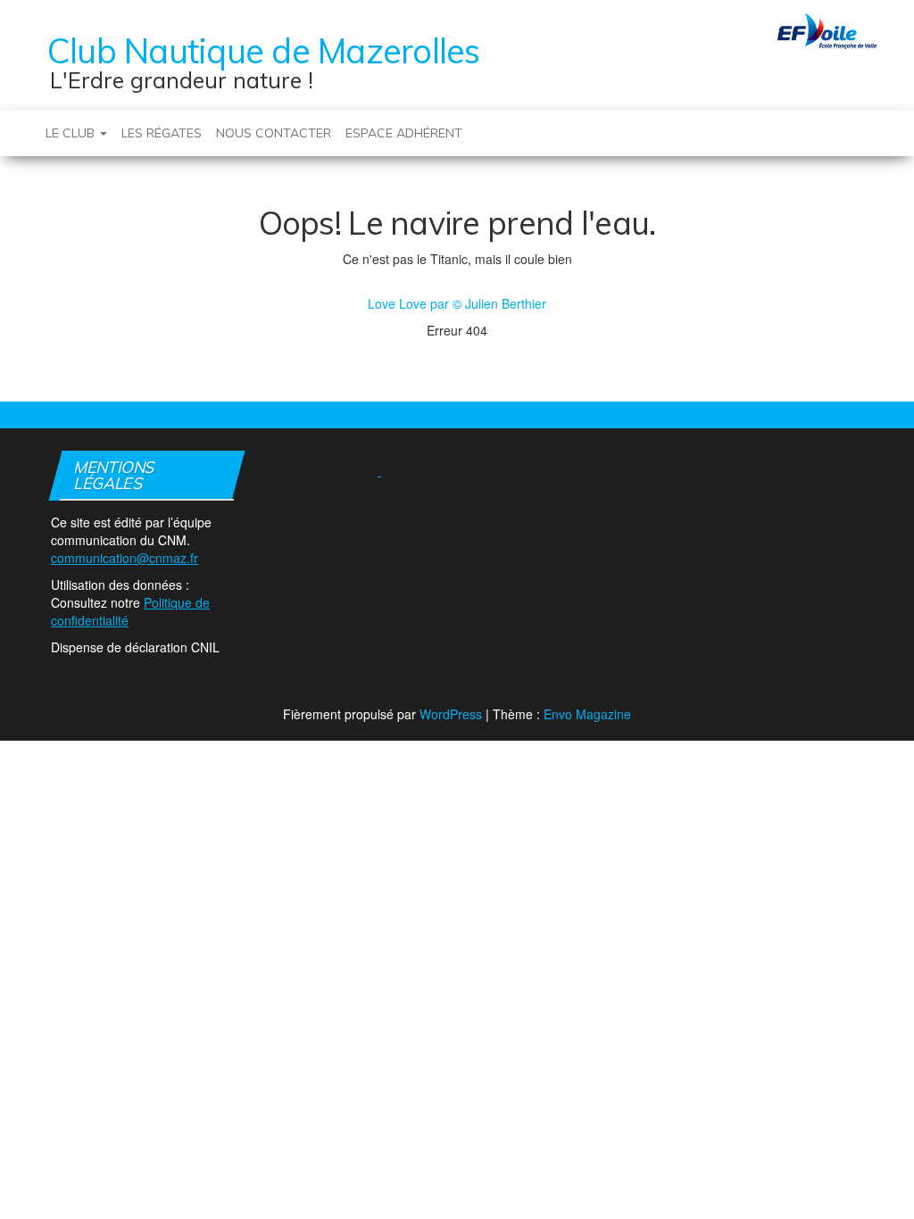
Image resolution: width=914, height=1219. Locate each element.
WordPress (451, 714)
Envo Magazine (587, 714)
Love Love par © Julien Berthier (457, 303)
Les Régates (161, 133)
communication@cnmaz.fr (124, 558)
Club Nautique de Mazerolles (263, 50)
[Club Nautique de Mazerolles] (31, 124)
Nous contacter (273, 133)
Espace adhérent (403, 133)
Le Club (72, 133)
